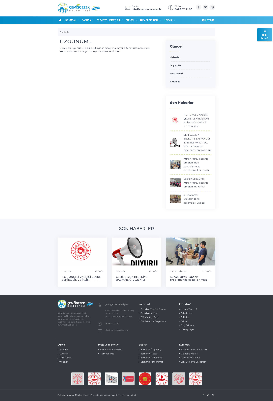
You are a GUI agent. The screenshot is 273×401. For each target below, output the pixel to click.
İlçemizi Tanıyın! (189, 309)
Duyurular (175, 65)
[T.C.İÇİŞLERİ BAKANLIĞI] (162, 378)
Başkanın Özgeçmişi (150, 349)
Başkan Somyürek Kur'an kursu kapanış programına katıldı (196, 183)
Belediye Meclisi (148, 313)
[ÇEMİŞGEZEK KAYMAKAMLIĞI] (111, 378)
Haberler (175, 57)
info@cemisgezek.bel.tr (116, 330)
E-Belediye (187, 313)
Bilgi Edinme (187, 325)
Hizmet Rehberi (149, 20)
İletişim (209, 20)
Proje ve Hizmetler (109, 20)
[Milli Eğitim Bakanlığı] (77, 378)
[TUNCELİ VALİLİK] (94, 378)
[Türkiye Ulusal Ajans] (128, 378)
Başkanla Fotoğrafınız (151, 361)
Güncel (130, 20)
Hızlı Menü (264, 36)
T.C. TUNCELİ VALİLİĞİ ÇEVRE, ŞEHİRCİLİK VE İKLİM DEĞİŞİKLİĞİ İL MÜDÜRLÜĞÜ (81, 279)
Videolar (175, 81)
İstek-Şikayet (188, 329)
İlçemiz (168, 20)
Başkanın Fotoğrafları (151, 357)
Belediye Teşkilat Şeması (153, 309)
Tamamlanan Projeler (111, 349)
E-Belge (185, 317)
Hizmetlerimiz (107, 353)
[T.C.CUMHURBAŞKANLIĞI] (145, 378)
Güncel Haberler (178, 271)
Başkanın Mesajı (148, 353)
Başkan (87, 20)
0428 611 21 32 (112, 323)
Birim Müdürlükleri (149, 317)
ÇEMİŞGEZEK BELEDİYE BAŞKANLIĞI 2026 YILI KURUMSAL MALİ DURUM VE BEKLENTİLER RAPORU (197, 143)
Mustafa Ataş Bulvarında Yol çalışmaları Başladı (194, 199)
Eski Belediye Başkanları (153, 321)
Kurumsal (70, 20)
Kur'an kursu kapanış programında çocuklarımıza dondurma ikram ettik (188, 279)
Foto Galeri (176, 73)
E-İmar (184, 321)
